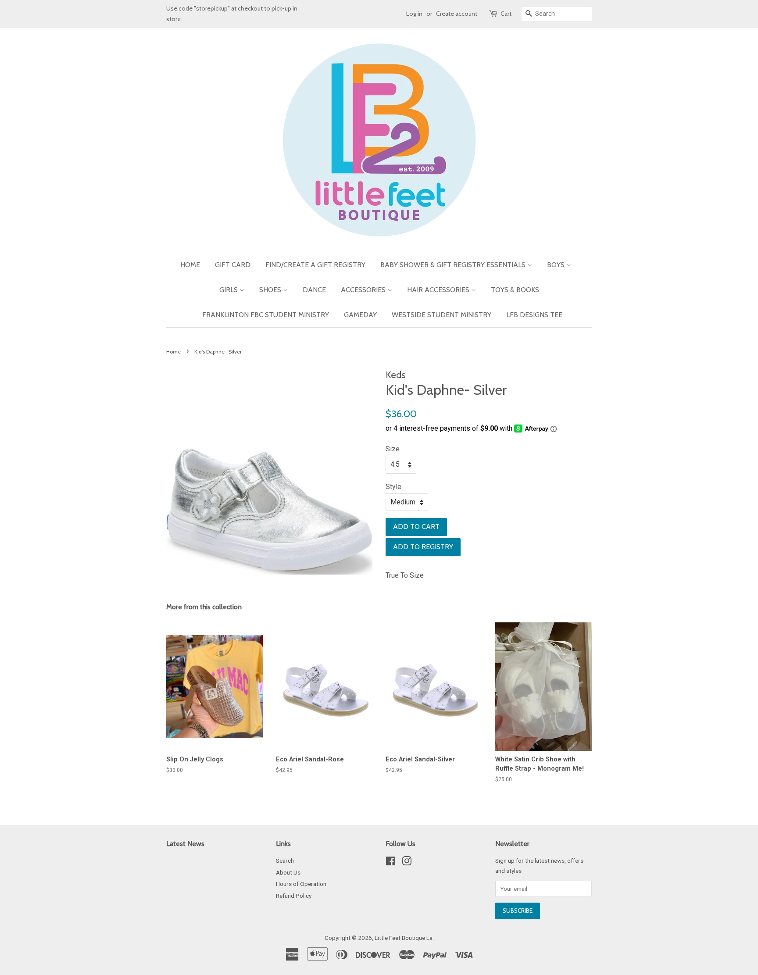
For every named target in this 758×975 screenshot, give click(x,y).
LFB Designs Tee (534, 315)
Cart (506, 14)
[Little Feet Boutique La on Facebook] (391, 862)
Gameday (360, 315)
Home (190, 265)
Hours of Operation (301, 883)
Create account (456, 14)
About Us (288, 872)
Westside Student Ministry (441, 315)
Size (393, 449)
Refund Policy (293, 895)
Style (393, 486)
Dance (314, 290)
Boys (556, 265)
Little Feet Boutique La (404, 937)
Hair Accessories (439, 290)
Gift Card (232, 265)
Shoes (271, 290)
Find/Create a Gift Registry (315, 265)
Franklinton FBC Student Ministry (265, 315)
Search (285, 860)
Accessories (364, 290)
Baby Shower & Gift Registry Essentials (453, 265)
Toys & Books (515, 290)
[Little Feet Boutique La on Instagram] (406, 862)
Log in (414, 14)
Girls (229, 290)
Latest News (185, 843)
